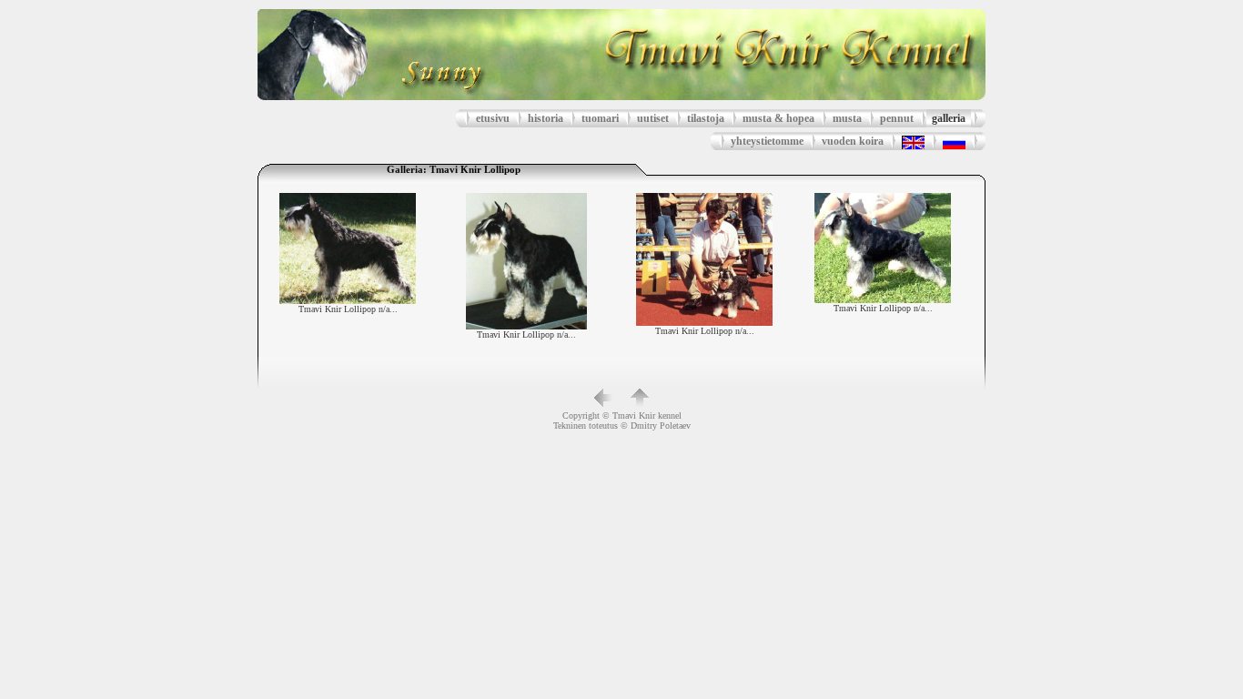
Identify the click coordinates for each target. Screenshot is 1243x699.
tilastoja (706, 118)
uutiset (653, 118)
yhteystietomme (767, 141)
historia (545, 118)
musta (847, 118)
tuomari (600, 118)
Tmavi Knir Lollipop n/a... (348, 309)
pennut (896, 118)
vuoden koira (852, 141)
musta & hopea (778, 118)
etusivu (492, 118)
